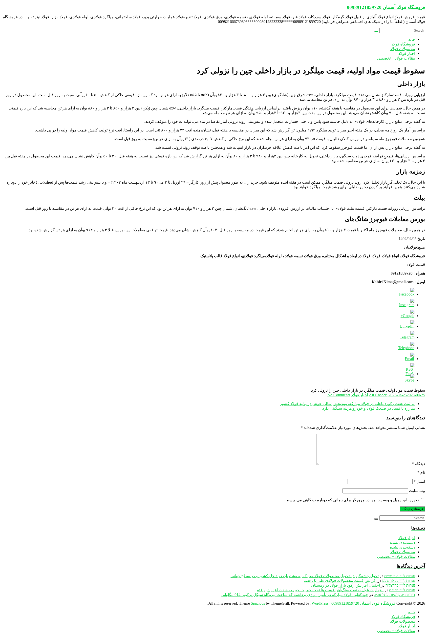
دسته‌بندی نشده (402, 542)
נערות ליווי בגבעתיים (399, 576)
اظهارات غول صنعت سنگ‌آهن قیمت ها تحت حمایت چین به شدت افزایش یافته (320, 590)
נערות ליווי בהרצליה (400, 585)
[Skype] (409, 380)
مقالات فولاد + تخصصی (396, 58)
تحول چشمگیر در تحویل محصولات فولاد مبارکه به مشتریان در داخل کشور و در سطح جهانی (305, 576)
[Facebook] (406, 294)
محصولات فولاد (402, 49)
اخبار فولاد (406, 53)
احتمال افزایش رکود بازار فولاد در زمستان (345, 585)
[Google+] (407, 316)
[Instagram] (406, 305)
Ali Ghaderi (378, 395)
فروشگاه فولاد (403, 44)
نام (421, 472)
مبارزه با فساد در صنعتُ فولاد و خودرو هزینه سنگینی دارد (366, 408)
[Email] (409, 359)
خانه (411, 39)
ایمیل (419, 481)
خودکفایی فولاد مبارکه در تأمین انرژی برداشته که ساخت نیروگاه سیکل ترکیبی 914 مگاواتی (294, 595)
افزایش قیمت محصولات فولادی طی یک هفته (340, 580)
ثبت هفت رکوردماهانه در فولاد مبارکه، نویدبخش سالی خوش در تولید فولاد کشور (347, 404)
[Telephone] (406, 348)
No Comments (338, 395)
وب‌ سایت (417, 490)
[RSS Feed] (409, 374)
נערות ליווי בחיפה (402, 590)
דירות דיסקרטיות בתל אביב (394, 595)
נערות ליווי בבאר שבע (398, 580)
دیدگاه (418, 464)
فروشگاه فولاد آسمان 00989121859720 (386, 7)
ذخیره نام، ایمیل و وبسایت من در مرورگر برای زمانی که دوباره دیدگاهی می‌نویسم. (352, 500)
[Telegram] (407, 337)
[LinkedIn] (407, 326)
